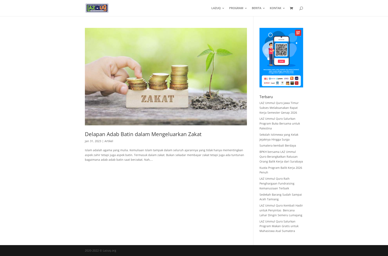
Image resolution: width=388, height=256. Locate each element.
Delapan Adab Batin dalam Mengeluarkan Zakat (143, 134)
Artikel (108, 141)
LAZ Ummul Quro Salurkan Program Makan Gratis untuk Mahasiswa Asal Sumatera (278, 226)
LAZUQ (216, 8)
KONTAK (275, 8)
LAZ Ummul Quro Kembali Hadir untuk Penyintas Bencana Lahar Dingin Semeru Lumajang (281, 210)
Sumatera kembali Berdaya (277, 145)
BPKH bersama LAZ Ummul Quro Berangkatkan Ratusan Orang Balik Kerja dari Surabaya (281, 156)
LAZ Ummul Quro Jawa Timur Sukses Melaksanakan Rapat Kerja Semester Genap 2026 (279, 107)
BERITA (256, 8)
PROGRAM (236, 8)
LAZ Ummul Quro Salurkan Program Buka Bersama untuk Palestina (279, 123)
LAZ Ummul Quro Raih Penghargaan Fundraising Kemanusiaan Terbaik (276, 183)
